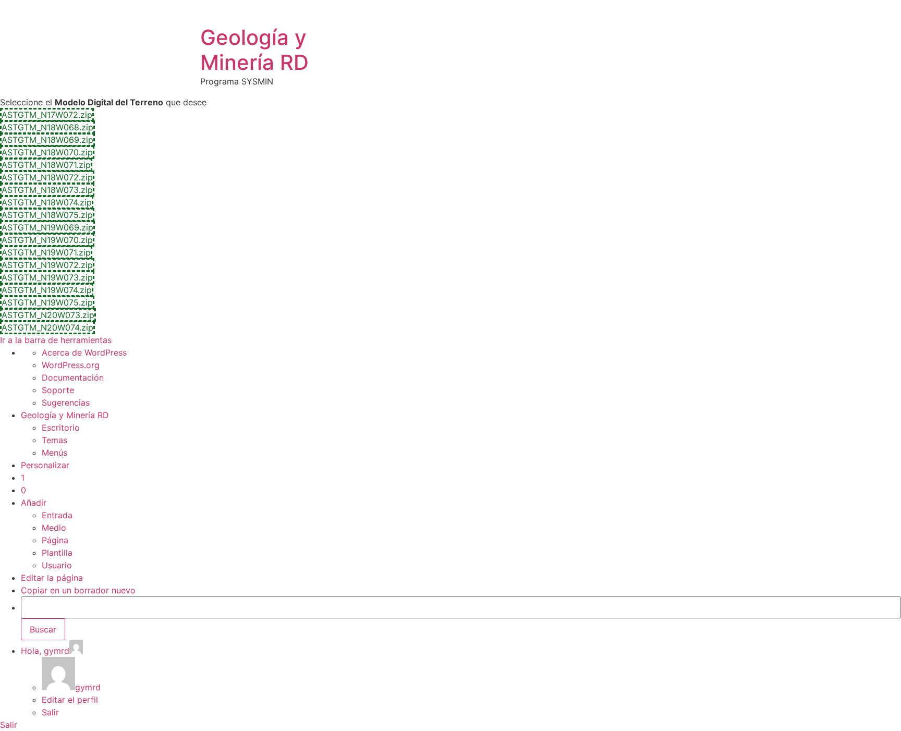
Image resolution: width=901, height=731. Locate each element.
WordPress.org (71, 365)
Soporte (58, 390)
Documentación (73, 377)
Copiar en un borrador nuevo (78, 590)
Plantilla (57, 552)
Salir (50, 712)
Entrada (57, 515)
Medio (54, 527)
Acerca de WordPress (84, 352)
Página (55, 540)
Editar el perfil (70, 700)
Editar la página (52, 577)
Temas (54, 440)
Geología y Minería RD (254, 50)
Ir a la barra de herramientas (56, 340)
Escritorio (61, 427)
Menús (54, 452)
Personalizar (45, 465)
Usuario (57, 565)
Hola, (45, 650)
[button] (47, 114)
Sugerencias (66, 402)
